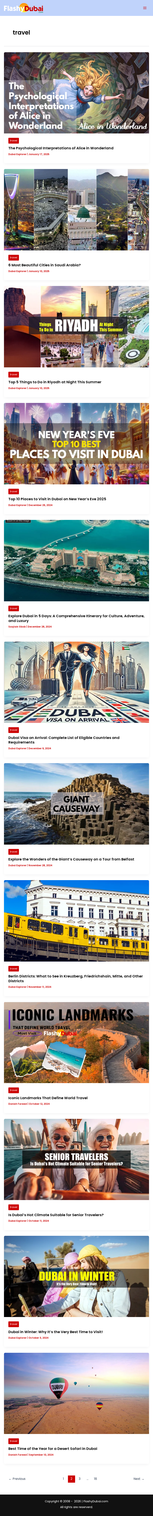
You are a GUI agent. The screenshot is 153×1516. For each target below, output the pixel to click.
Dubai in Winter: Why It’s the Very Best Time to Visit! (55, 1331)
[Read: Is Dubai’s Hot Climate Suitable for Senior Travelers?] (76, 1159)
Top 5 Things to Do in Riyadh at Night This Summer (54, 381)
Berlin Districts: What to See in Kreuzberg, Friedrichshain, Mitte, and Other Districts (75, 978)
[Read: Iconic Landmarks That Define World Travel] (76, 1042)
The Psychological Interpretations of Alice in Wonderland (61, 148)
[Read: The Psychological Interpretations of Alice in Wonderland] (76, 93)
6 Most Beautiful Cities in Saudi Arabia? (44, 265)
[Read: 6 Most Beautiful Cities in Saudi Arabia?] (76, 209)
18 (95, 1479)
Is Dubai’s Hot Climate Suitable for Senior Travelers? (56, 1214)
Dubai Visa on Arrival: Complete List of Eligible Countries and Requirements (64, 740)
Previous (17, 1479)
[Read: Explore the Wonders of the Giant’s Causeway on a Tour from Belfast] (76, 804)
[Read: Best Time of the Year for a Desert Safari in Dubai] (76, 1393)
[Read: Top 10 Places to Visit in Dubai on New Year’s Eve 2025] (76, 443)
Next (138, 1479)
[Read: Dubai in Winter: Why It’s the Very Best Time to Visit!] (76, 1276)
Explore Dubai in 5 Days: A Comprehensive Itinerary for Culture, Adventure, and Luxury (76, 618)
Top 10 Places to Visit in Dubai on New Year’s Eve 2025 (57, 498)
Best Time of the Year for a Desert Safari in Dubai (52, 1448)
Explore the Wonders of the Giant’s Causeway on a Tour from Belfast (71, 859)
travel (13, 140)
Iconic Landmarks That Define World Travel (48, 1097)
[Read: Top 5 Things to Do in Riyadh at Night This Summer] (76, 326)
